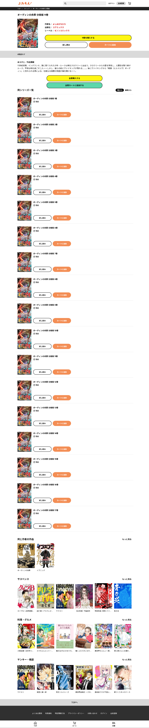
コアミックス (58, 27)
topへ (74, 702)
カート (74, 726)
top (19, 9)
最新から (128, 90)
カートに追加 (110, 45)
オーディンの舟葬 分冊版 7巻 (45, 253)
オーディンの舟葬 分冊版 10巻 (45, 330)
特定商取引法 (60, 713)
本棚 (113, 726)
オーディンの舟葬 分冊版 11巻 (45, 356)
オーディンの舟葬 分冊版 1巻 (45, 98)
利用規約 (48, 713)
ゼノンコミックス (62, 30)
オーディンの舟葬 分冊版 (41, 9)
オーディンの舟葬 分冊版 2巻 (45, 124)
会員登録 (121, 3)
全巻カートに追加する (74, 85)
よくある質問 (37, 713)
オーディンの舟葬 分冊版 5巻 (45, 202)
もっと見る (127, 539)
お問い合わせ (92, 713)
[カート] (129, 3)
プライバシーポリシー (76, 713)
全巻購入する (74, 78)
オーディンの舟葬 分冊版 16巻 (45, 484)
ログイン (111, 3)
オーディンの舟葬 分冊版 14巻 (45, 433)
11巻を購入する (88, 38)
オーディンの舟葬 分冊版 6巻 (45, 228)
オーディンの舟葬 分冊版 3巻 (45, 150)
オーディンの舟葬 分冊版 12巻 (45, 382)
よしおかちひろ (59, 24)
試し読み (66, 45)
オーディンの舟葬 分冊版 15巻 (45, 459)
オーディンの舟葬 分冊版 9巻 (45, 305)
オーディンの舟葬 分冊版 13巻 (45, 407)
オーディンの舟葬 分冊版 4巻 (45, 176)
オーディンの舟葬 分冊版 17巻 (45, 510)
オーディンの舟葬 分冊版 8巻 (45, 279)
